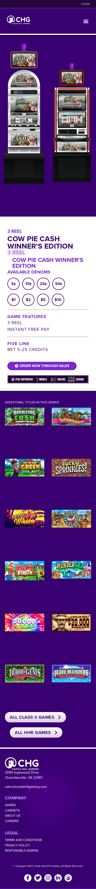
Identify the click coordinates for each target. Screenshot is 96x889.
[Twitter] (38, 878)
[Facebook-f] (28, 878)
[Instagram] (48, 878)
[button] (86, 21)
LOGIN (85, 4)
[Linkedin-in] (58, 878)
